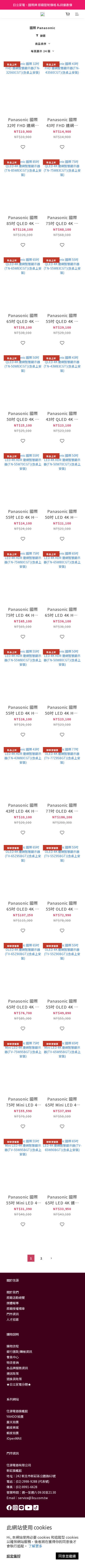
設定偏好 (13, 1556)
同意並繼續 (67, 1556)
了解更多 (35, 1546)
